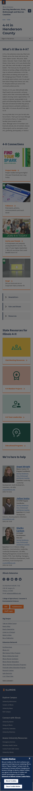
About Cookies (11, 781)
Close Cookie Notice (13, 786)
